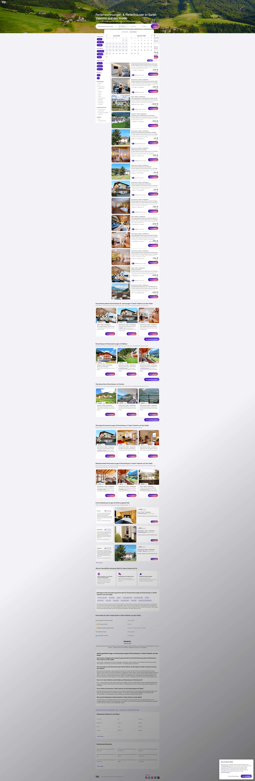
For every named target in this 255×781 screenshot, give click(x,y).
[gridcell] (123, 40)
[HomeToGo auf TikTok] (158, 778)
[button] (123, 26)
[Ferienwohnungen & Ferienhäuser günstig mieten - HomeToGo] (4, 2)
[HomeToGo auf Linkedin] (155, 778)
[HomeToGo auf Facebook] (149, 778)
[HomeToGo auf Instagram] (146, 778)
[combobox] (107, 26)
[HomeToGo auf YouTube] (152, 778)
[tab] (125, 32)
